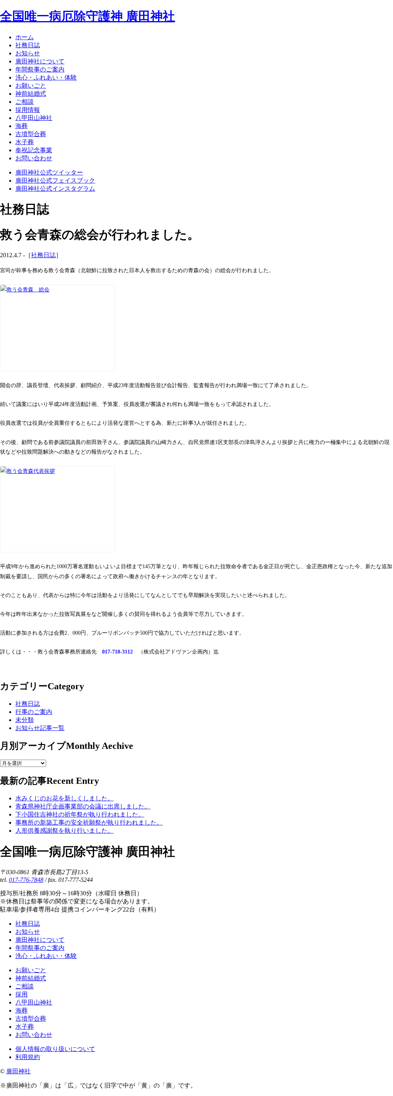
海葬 (21, 1010)
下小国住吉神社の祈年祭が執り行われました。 (79, 814)
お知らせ (27, 931)
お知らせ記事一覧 (39, 728)
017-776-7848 (26, 879)
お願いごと (30, 970)
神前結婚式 (30, 978)
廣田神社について (39, 939)
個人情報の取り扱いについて (55, 1049)
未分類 (24, 720)
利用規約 (27, 1057)
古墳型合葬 (30, 1018)
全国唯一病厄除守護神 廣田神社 (87, 16)
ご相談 (24, 986)
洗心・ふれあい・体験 (46, 956)
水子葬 (24, 1026)
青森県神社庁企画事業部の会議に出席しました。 (82, 806)
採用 (21, 994)
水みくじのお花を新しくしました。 (64, 798)
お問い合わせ (33, 1034)
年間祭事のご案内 (39, 948)
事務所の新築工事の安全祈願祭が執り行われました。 (89, 822)
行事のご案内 (33, 711)
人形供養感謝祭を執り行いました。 (64, 830)
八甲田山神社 (33, 1002)
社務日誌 (43, 255)
